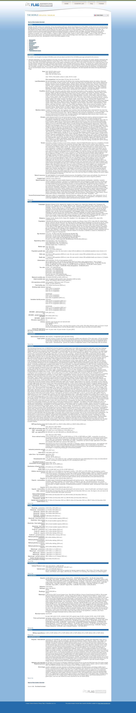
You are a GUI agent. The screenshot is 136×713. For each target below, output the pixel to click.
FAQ (91, 3)
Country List (79, 3)
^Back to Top (30, 199)
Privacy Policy (42, 703)
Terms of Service (34, 703)
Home (66, 3)
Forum (101, 3)
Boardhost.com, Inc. (51, 703)
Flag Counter (39, 4)
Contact (27, 703)
